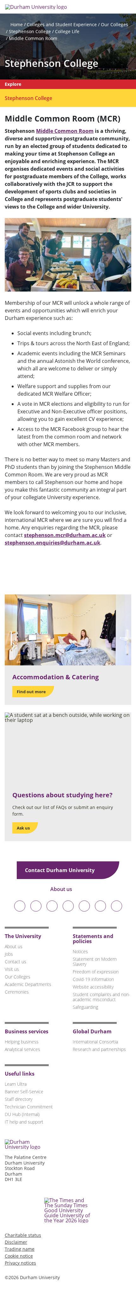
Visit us (12, 969)
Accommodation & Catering (55, 677)
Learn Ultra (16, 1084)
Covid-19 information (93, 979)
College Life (67, 31)
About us (61, 889)
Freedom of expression (96, 972)
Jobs (9, 954)
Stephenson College (30, 31)
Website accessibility (93, 987)
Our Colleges (114, 24)
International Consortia (95, 1042)
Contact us (15, 962)
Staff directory (18, 1099)
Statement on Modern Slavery (95, 961)
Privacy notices (20, 1263)
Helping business (22, 1042)
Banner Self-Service (24, 1092)
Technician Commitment (29, 1107)
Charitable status (23, 1235)
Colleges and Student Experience (62, 24)
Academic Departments (28, 984)
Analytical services (22, 1049)
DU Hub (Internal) (22, 1114)
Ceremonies (17, 992)
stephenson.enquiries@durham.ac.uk (52, 542)
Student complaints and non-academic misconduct (101, 996)
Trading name (19, 1249)
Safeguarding (85, 1007)
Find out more (31, 691)
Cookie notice (19, 1256)
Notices (80, 951)
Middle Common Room (33, 38)
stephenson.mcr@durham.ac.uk (65, 535)
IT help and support (24, 1122)
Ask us (23, 828)
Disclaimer (16, 1242)
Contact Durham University (60, 870)
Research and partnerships (99, 1049)
